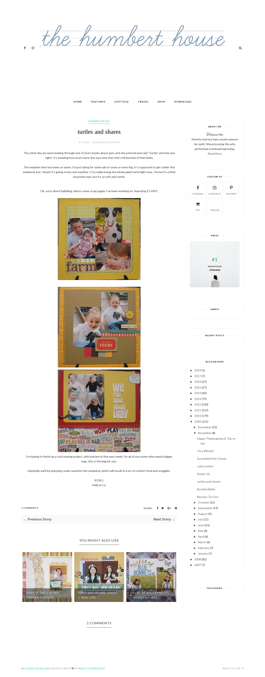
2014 (197, 393)
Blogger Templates (35, 668)
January (203, 553)
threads (214, 210)
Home (77, 101)
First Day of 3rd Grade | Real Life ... (97, 595)
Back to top (232, 668)
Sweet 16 (203, 474)
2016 (197, 381)
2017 (197, 376)
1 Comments (29, 508)
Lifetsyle (121, 101)
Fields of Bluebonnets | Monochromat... (149, 595)
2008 (197, 559)
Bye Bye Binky (206, 489)
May (200, 530)
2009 (197, 421)
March (202, 542)
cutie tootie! (205, 466)
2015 (197, 387)
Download (183, 101)
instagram (215, 194)
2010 (197, 415)
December (204, 427)
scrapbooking (99, 121)
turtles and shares (209, 481)
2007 (197, 565)
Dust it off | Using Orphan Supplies (42, 595)
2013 (197, 399)
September (205, 508)
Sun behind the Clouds (211, 458)
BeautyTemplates (92, 668)
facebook (198, 194)
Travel (143, 101)
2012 (197, 404)
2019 (197, 370)
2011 (197, 410)
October (203, 502)
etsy (197, 210)
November (204, 433)
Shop (161, 101)
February (203, 548)
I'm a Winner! (205, 451)
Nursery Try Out (207, 497)
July (200, 519)
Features (98, 101)
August (203, 514)
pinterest (231, 194)
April (201, 536)
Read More (215, 153)
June (201, 525)
